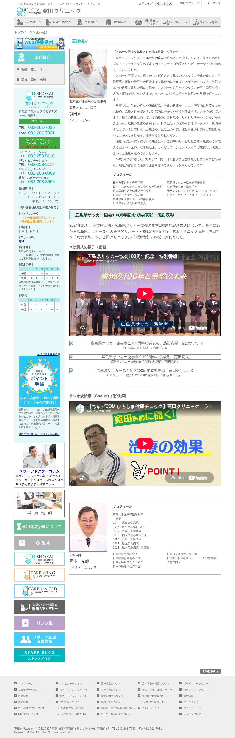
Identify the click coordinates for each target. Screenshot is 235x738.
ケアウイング (191, 702)
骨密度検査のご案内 (155, 701)
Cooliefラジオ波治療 (72, 707)
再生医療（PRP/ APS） (74, 714)
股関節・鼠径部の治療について (118, 708)
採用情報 (188, 695)
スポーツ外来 (206, 22)
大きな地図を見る (47, 354)
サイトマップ (212, 3)
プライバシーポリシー (196, 683)
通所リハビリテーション (73, 695)
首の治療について (111, 683)
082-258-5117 (41, 164)
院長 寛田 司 (32, 69)
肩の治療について (111, 689)
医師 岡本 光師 (33, 80)
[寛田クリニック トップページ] (48, 17)
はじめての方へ (58, 22)
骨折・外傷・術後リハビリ (157, 689)
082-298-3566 (41, 181)
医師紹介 (88, 22)
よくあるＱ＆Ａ (150, 708)
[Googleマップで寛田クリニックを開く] (39, 333)
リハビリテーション (176, 22)
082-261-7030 (41, 127)
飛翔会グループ (189, 3)
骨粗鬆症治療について (154, 695)
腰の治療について (111, 702)
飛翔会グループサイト (196, 689)
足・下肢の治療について (156, 683)
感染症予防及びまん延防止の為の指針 (39, 434)
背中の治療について (112, 695)
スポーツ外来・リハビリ (73, 689)
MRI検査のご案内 (147, 22)
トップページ (29, 22)
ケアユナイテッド (193, 708)
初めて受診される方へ (30, 689)
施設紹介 (117, 22)
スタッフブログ (192, 714)
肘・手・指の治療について (116, 714)
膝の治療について (69, 702)
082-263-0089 (41, 173)
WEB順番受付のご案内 (31, 708)
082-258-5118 (41, 155)
